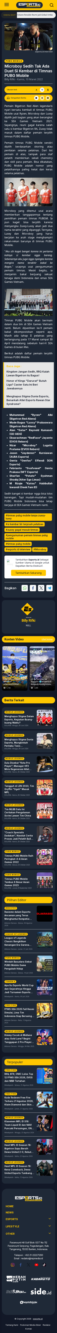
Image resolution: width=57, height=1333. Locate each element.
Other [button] (10, 1233)
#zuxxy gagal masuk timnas (22, 529)
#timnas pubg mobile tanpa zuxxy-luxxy (26, 517)
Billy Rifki (9, 79)
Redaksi (46, 1325)
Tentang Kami (11, 1325)
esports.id (38, 1319)
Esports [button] (12, 1219)
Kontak (28, 1329)
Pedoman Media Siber (30, 1325)
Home (10, 1206)
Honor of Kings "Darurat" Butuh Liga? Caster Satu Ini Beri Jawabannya (26, 384)
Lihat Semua (47, 639)
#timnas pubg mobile (18, 543)
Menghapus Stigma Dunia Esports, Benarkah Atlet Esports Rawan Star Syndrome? (28, 400)
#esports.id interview (18, 549)
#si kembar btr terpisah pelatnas (24, 524)
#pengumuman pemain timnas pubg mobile (27, 537)
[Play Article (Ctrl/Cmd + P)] (36, 98)
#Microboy (39, 549)
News (10, 1212)
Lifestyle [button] (12, 1226)
